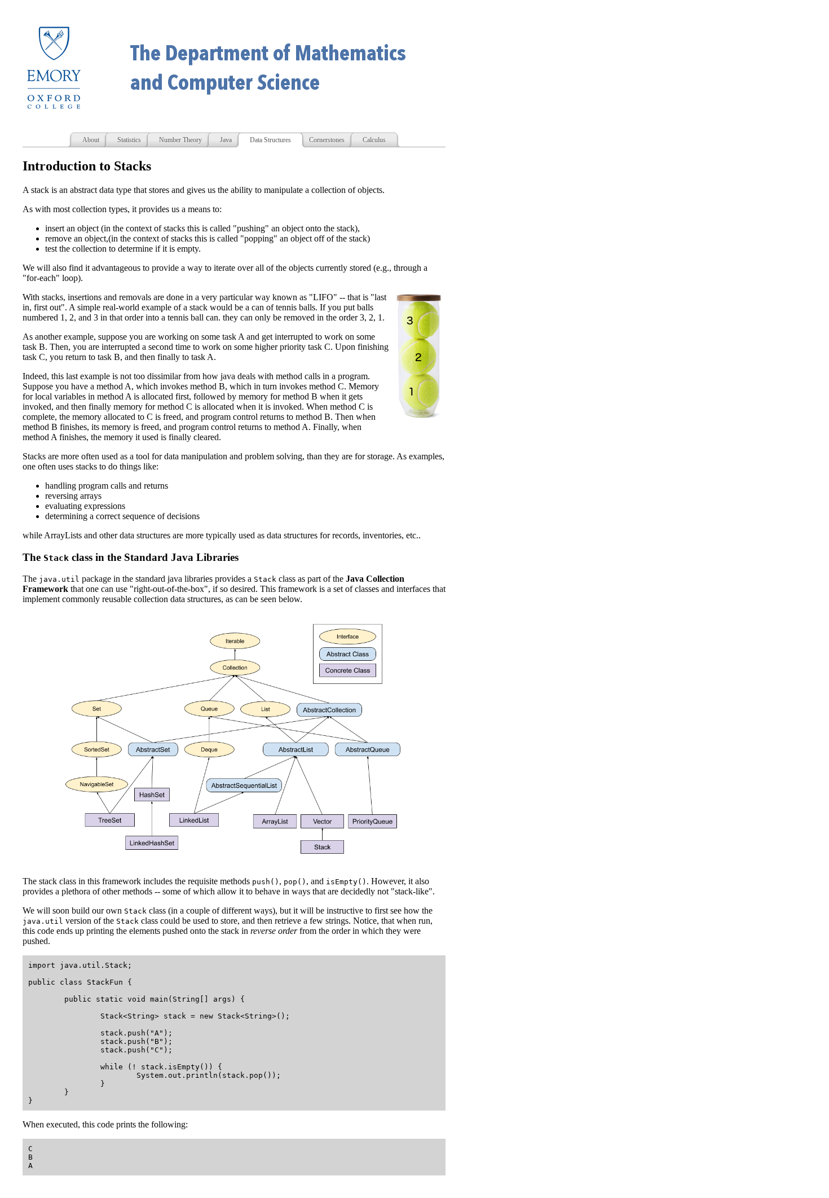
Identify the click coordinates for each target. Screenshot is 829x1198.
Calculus (374, 140)
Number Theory (180, 140)
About (90, 140)
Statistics (129, 140)
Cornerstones (327, 140)
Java (226, 140)
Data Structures (270, 140)
